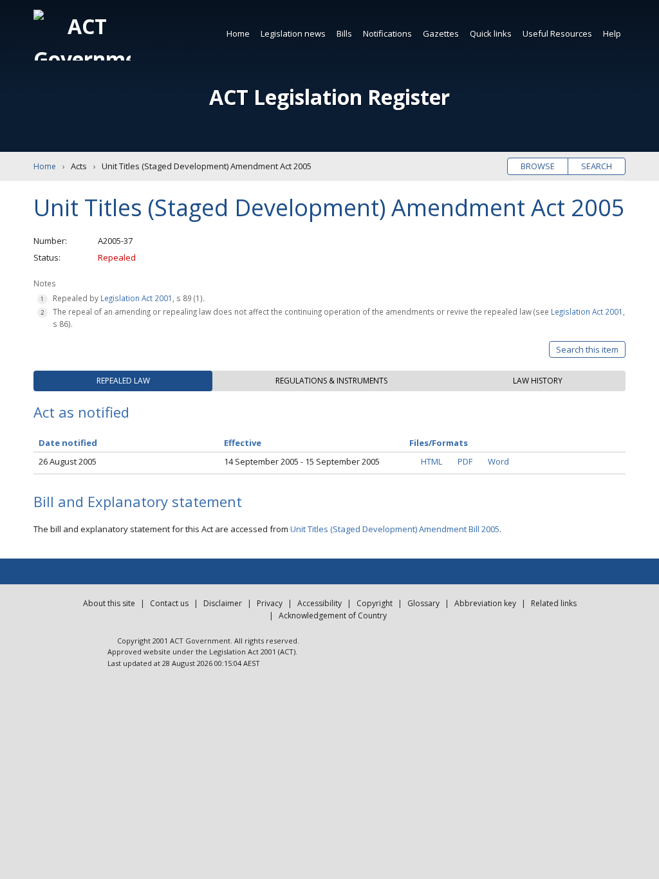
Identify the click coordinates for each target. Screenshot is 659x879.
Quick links (491, 33)
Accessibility (319, 603)
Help (612, 33)
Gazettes (441, 33)
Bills (344, 33)
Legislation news (293, 33)
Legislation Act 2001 (136, 298)
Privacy (270, 603)
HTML (431, 461)
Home (238, 33)
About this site (109, 603)
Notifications (387, 33)
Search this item (587, 349)
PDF (465, 461)
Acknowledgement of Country (333, 615)
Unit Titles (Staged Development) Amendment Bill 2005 (394, 529)
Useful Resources (557, 33)
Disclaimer (222, 603)
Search (596, 166)
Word (498, 461)
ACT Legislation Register (329, 97)
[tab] (122, 381)
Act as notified (81, 411)
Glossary (423, 603)
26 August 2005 (68, 461)
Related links (554, 603)
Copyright (375, 603)
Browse (538, 166)
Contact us (169, 603)
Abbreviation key (485, 603)
